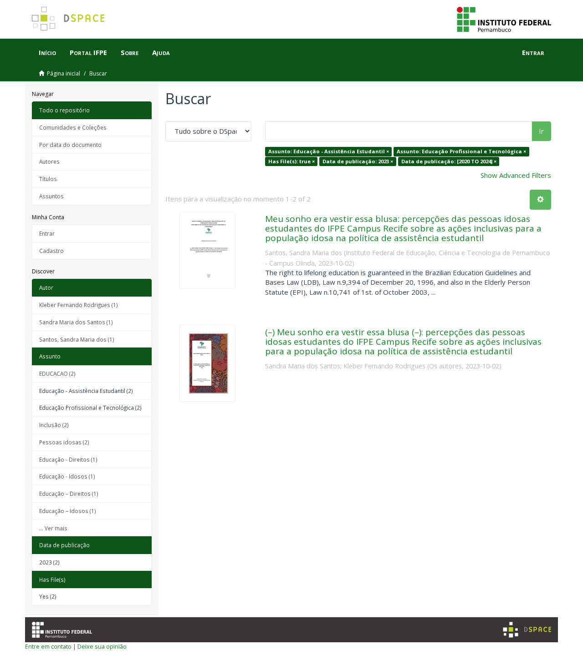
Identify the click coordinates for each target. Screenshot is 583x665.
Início (47, 52)
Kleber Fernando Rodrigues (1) (78, 304)
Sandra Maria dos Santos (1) (76, 322)
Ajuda (161, 52)
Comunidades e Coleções (73, 127)
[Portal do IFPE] (504, 18)
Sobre (129, 52)
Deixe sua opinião (102, 646)
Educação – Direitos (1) (68, 493)
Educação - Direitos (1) (68, 459)
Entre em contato (48, 646)
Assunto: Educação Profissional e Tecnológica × (461, 151)
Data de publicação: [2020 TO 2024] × (448, 161)
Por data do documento (70, 144)
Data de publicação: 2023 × (357, 161)
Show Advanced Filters (516, 175)
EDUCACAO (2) (57, 373)
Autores (49, 161)
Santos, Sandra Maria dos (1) (76, 339)
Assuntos (51, 196)
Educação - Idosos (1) (67, 476)
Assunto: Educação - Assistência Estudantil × (328, 151)
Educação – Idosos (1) (67, 510)
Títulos (48, 178)
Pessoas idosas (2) (64, 442)
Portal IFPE (88, 52)
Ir (541, 131)
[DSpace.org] (527, 630)
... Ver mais (53, 528)
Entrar (47, 233)
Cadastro (51, 250)
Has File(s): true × (291, 161)
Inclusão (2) (54, 424)
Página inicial (63, 73)
